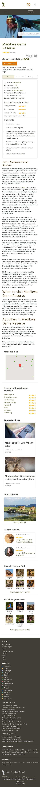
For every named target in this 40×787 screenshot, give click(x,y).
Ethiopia (6, 673)
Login (31, 12)
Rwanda (6, 688)
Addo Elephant (9, 395)
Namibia (7, 686)
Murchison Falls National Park (11, 722)
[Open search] (35, 4)
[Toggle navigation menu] (6, 12)
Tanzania (7, 692)
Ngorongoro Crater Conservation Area (14, 724)
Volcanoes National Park (10, 730)
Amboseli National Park (9, 705)
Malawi (6, 681)
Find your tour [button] (9, 63)
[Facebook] (16, 783)
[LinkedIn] (24, 783)
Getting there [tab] (31, 77)
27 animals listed (17, 90)
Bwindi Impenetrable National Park (13, 707)
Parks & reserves (7, 651)
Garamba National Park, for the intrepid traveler (17, 741)
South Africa (17, 82)
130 (16, 85)
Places (4, 649)
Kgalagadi (7, 405)
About (4, 659)
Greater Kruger (9, 400)
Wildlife (4, 655)
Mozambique (8, 683)
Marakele (7, 410)
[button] (20, 365)
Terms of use (20, 781)
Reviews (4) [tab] (20, 77)
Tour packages (7, 647)
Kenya (6, 677)
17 (18, 88)
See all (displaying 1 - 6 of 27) (20, 592)
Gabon (6, 675)
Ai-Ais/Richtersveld (10, 397)
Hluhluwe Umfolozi (10, 402)
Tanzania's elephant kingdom (11, 737)
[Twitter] (19, 783)
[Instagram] (21, 783)
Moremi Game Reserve (9, 720)
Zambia (6, 696)
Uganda (6, 694)
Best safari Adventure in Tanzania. (13, 754)
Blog (3, 657)
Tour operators (6, 644)
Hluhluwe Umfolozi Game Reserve (13, 711)
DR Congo (7, 670)
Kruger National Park (8, 716)
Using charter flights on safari (11, 739)
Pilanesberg (8, 413)
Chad (6, 668)
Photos (4, 653)
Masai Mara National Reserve (11, 718)
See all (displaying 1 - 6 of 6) (20, 630)
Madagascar (8, 679)
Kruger (23, 187)
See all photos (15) (20, 522)
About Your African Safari (12, 779)
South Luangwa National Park (11, 728)
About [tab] (8, 77)
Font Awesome (6, 765)
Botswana (7, 666)
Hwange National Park (9, 714)
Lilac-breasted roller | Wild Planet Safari (29, 34)
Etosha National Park (8, 709)
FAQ (23, 779)
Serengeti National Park (9, 726)
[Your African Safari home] (20, 772)
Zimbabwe (7, 699)
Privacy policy (31, 779)
